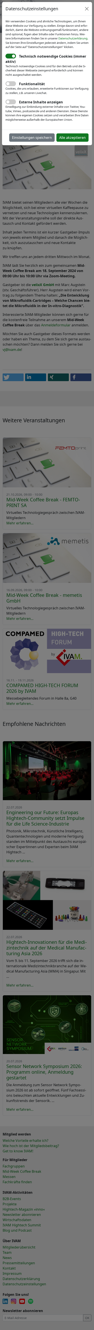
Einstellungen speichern (32, 137)
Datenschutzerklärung (72, 38)
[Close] (86, 8)
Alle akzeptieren (72, 137)
